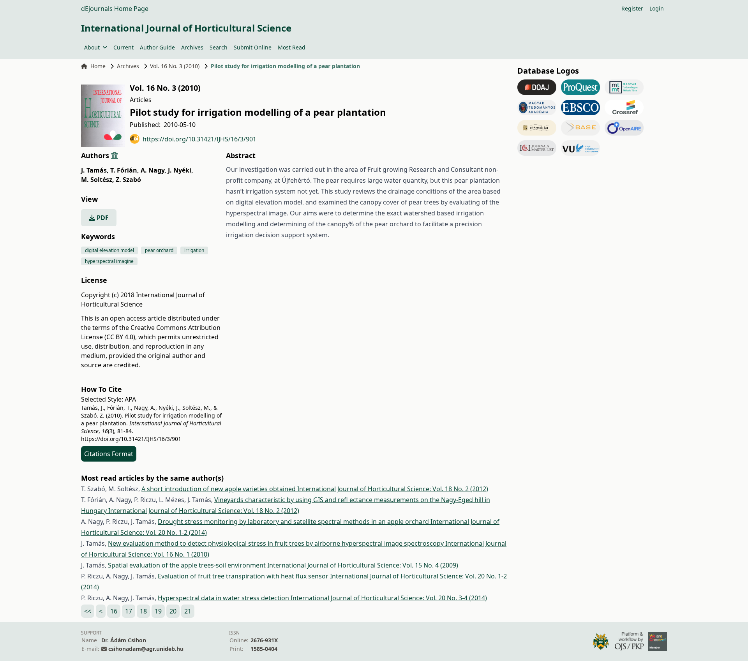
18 (143, 611)
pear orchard (159, 250)
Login (656, 8)
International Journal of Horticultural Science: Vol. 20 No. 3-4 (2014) (389, 598)
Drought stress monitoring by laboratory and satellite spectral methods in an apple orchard (294, 521)
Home (98, 66)
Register (632, 8)
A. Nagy (153, 170)
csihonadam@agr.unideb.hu (145, 648)
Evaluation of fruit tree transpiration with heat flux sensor (244, 576)
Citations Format (108, 453)
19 (158, 611)
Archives (192, 47)
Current (123, 47)
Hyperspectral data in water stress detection (224, 598)
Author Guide (157, 47)
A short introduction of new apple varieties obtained (219, 489)
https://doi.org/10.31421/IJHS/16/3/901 (199, 139)
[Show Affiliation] (114, 155)
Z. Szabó (128, 179)
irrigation (194, 250)
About (92, 47)
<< (87, 611)
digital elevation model (109, 250)
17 (128, 611)
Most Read (291, 47)
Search (219, 47)
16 (113, 611)
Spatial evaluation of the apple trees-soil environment (187, 565)
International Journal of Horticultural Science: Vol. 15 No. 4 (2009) (362, 565)
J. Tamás (95, 170)
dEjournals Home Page (114, 8)
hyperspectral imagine (109, 261)
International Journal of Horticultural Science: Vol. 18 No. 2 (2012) (392, 489)
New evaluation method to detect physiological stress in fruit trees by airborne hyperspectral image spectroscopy (276, 543)
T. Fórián (124, 170)
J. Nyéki (180, 170)
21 (187, 611)
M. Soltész (97, 179)
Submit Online (253, 47)
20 (172, 611)
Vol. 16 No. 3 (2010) (174, 66)
